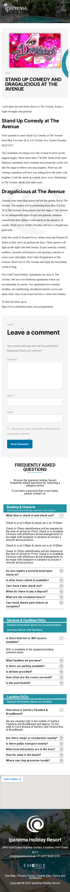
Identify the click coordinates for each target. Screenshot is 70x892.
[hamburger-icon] (63, 10)
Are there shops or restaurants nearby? (32, 738)
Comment (12, 359)
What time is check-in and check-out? (30, 515)
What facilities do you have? (24, 660)
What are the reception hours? (25, 597)
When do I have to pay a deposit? (27, 591)
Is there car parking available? (25, 666)
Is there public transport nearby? (27, 743)
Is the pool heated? (18, 683)
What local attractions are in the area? (30, 749)
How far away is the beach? (23, 754)
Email (10, 412)
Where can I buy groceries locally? (28, 760)
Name (10, 395)
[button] (35, 515)
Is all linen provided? (19, 671)
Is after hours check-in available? (27, 580)
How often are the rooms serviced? (29, 677)
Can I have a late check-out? (24, 585)
